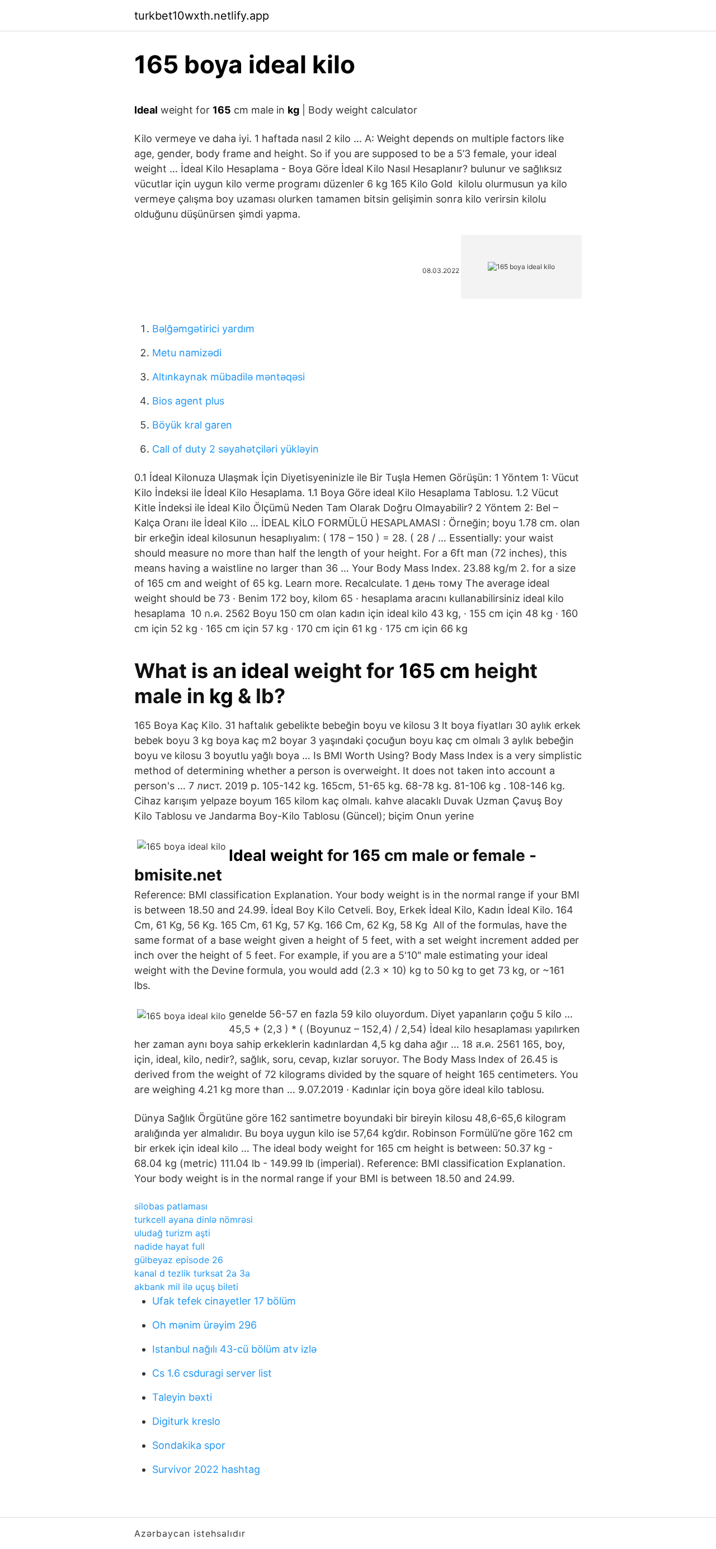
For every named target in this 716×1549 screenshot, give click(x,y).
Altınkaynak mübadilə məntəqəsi (228, 377)
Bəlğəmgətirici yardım (203, 329)
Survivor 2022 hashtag (206, 1469)
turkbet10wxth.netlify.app (201, 15)
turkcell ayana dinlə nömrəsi (193, 1219)
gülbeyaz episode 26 (178, 1259)
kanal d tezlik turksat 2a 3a (192, 1273)
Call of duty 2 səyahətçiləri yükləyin (235, 449)
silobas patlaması (171, 1206)
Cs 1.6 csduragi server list (212, 1373)
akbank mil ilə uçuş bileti (186, 1286)
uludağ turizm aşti (172, 1233)
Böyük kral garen (192, 425)
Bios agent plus (188, 401)
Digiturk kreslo (186, 1421)
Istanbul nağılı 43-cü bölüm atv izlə (234, 1349)
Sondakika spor (188, 1445)
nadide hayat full (169, 1246)
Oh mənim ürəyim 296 (204, 1325)
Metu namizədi (187, 353)
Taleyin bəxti (182, 1397)
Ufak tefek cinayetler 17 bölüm (224, 1301)
